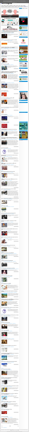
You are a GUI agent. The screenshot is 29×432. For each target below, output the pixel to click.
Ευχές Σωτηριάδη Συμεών (4, 90)
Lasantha (14, 431)
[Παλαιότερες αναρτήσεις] (18, 426)
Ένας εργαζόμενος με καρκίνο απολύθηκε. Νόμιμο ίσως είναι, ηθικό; (9, 229)
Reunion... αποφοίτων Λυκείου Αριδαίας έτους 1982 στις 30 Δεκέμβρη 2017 (8, 163)
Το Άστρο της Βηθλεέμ (4, 114)
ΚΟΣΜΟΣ (9, 64)
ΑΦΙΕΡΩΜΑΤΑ (11, 48)
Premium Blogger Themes (17, 431)
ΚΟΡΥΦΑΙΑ (20, 8)
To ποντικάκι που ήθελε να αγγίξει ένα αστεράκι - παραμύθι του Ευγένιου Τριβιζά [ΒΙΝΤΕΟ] (9, 393)
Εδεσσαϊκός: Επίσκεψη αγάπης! (5, 322)
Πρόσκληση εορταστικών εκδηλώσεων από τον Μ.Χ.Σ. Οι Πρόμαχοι (8, 345)
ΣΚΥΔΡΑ (12, 139)
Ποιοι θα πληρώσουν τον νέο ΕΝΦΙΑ (6, 283)
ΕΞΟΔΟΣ (9, 73)
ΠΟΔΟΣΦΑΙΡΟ (5, 148)
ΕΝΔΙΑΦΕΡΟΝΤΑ (16, 48)
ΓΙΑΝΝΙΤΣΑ (13, 48)
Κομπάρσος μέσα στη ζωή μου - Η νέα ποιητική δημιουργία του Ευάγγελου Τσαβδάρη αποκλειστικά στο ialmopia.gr (9, 47)
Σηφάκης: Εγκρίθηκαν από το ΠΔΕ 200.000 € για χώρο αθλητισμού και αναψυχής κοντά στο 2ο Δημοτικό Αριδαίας (10, 299)
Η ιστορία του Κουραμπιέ (4, 416)
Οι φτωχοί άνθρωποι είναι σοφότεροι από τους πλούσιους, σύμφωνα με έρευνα (9, 129)
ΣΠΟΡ (6, 148)
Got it (16, 2)
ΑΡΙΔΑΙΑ (6, 40)
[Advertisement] (23, 12)
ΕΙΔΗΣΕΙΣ (8, 40)
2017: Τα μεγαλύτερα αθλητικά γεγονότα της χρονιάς (8, 171)
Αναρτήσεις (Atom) (5, 427)
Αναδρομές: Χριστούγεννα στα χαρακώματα (7, 260)
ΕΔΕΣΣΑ (14, 48)
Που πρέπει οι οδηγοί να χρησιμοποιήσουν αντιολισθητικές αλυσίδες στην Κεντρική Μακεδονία (9, 377)
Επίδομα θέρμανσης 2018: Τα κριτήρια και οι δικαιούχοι (8, 401)
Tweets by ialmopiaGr (21, 140)
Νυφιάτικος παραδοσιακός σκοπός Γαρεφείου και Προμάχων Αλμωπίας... (9, 291)
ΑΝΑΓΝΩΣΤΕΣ (7, 48)
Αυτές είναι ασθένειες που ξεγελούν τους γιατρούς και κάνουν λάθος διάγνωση (9, 155)
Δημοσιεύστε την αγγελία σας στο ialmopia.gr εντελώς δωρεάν (9, 15)
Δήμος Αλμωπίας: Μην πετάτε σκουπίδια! (6, 275)
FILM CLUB (9, 354)
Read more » (2, 70)
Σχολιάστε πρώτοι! (10, 40)
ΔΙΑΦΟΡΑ (4, 64)
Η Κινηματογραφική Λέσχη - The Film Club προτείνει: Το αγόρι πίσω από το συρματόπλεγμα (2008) (10, 353)
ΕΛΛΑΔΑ (6, 98)
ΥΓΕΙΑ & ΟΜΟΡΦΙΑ (11, 130)
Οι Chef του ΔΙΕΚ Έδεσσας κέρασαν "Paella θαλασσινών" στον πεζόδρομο (9, 179)
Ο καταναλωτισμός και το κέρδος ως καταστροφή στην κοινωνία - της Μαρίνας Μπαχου (10, 56)
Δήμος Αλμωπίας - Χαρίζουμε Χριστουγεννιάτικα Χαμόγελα (9, 361)
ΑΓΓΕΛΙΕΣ (26, 8)
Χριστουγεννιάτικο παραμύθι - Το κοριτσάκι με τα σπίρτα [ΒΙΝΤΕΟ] (8, 220)
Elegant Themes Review (20, 431)
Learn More (14, 2)
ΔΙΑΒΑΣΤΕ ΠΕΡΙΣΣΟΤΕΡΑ (16, 36)
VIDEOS (12, 253)
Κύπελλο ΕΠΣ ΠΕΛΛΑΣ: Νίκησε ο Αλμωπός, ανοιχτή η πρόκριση (9, 307)
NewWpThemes (9, 431)
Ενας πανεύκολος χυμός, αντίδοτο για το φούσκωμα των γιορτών (10, 385)
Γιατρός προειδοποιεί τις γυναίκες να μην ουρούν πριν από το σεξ (9, 237)
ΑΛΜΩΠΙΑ (4, 40)
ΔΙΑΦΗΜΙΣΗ (23, 8)
